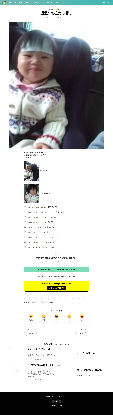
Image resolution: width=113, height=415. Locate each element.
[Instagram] (103, 2)
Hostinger (49, 276)
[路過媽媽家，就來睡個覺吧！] (17, 354)
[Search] (110, 2)
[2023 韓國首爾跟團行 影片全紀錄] (17, 370)
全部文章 (52, 9)
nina (66, 18)
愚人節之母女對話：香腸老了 (90, 370)
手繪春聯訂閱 (69, 269)
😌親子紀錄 (60, 9)
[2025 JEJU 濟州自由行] (66, 354)
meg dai (31, 360)
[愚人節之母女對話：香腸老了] (66, 370)
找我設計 (75, 269)
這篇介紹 (71, 276)
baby (63, 18)
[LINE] (105, 2)
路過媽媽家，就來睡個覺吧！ (40, 349)
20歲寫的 (59, 18)
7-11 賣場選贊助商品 (59, 269)
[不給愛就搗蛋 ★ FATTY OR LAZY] (4, 2)
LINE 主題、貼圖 (49, 269)
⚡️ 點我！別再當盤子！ (56, 288)
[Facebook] (101, 2)
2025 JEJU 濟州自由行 (86, 353)
